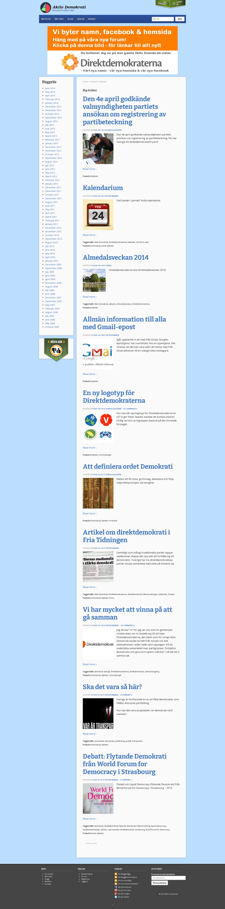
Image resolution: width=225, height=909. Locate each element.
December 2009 (53, 264)
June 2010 (50, 249)
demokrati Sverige (102, 671)
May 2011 (50, 209)
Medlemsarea (87, 874)
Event (103, 246)
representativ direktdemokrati (121, 829)
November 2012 (53, 150)
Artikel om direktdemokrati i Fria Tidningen (126, 536)
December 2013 (53, 106)
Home (85, 81)
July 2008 (49, 290)
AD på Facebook (124, 887)
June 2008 (50, 293)
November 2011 (53, 191)
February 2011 (52, 220)
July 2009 (49, 271)
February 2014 (52, 99)
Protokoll (113, 520)
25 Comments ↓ (128, 626)
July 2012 (49, 165)
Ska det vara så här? (112, 687)
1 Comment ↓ (126, 695)
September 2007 (53, 301)
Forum (84, 876)
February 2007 (52, 308)
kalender (131, 242)
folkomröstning (143, 826)
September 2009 (53, 268)
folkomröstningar (150, 594)
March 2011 (51, 216)
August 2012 (51, 161)
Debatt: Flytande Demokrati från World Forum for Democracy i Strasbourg (125, 764)
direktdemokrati (134, 594)
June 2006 (50, 319)
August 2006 (51, 312)
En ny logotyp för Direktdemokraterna (114, 396)
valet (146, 242)
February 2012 (52, 180)
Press (111, 598)
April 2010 (50, 257)
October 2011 (52, 194)
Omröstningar (105, 455)
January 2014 (51, 102)
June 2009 (50, 275)
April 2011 (50, 213)
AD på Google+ (124, 893)
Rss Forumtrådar (125, 880)
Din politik (46, 19)
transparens (137, 741)
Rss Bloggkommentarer (127, 877)
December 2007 (53, 297)
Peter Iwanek (111, 196)
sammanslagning (152, 671)
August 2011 (51, 202)
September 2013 (53, 117)
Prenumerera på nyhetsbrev (163, 874)
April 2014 (50, 95)
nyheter (103, 829)
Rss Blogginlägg (124, 874)
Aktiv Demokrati (101, 242)
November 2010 (53, 231)
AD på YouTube (124, 890)
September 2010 (53, 238)
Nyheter (94, 176)
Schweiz (171, 594)
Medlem (80, 19)
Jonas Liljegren (114, 130)
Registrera (85, 879)
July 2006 (49, 315)
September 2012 (53, 158)
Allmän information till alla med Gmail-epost (124, 323)
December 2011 (53, 187)
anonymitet (99, 741)
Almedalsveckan (124, 304)
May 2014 (50, 91)
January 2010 (51, 260)
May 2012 (50, 172)
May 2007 (50, 304)
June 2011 (50, 205)
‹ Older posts (91, 843)
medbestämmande (91, 829)
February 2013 (52, 139)
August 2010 (51, 242)
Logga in (84, 881)
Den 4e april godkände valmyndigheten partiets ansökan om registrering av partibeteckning (124, 110)
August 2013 (51, 121)
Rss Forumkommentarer (128, 884)
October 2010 (52, 235)
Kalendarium (103, 188)
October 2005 (52, 326)
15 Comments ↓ (131, 409)
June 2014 (50, 88)
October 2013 (52, 113)
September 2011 (53, 198)
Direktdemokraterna (118, 242)
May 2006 (50, 323)
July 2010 (49, 246)
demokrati (109, 741)
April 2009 (50, 279)
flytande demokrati (127, 826)
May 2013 (50, 132)
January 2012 (51, 183)
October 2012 (52, 154)
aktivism (112, 304)
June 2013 (50, 128)
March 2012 (51, 176)
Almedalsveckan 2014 (116, 257)
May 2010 (50, 253)
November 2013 (53, 110)
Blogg (70, 19)
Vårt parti (59, 19)
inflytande (162, 594)
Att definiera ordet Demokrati (128, 466)
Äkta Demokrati (101, 594)
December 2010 (53, 227)
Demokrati (96, 246)
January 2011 (51, 224)
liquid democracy (158, 826)
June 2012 (50, 169)
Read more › (90, 169)
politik (128, 741)
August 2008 (51, 286)
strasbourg (140, 829)
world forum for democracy (158, 829)
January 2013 (51, 143)
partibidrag (120, 741)
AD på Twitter (123, 897)
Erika (108, 266)
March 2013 (51, 136)
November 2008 (53, 282)
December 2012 (53, 147)
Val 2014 (140, 242)
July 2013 (49, 124)
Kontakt (92, 19)
